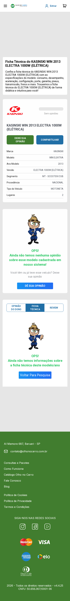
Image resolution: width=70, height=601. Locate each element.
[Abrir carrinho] (5, 6)
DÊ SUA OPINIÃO (35, 285)
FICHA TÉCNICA (35, 308)
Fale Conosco (12, 480)
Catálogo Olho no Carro (19, 474)
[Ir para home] (19, 6)
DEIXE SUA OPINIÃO (20, 140)
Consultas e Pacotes (16, 462)
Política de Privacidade (18, 501)
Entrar (53, 6)
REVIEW (54, 307)
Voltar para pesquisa (35, 375)
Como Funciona (13, 468)
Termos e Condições (16, 507)
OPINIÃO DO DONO (16, 308)
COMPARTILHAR (50, 140)
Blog (6, 486)
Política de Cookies (15, 495)
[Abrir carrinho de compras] (64, 6)
